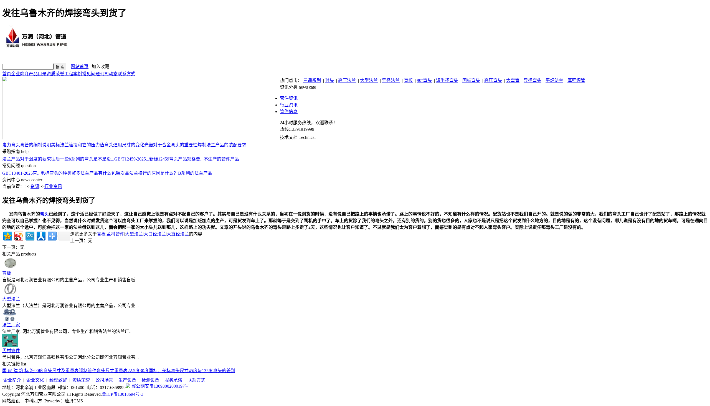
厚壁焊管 (576, 80)
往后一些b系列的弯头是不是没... (82, 159)
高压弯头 (493, 80)
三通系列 (312, 80)
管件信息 (289, 111)
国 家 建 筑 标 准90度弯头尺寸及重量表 (40, 370)
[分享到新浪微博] (18, 235)
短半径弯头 (447, 80)
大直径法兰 (178, 234)
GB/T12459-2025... (131, 159)
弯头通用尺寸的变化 (124, 144)
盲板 (408, 80)
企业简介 (20, 73)
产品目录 (38, 73)
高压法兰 (347, 80)
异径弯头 (532, 80)
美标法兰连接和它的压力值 (77, 144)
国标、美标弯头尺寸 (169, 370)
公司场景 (104, 380)
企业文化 (35, 380)
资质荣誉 (55, 73)
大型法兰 (369, 80)
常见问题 (91, 73)
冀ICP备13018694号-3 (122, 394)
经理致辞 (58, 380)
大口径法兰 (155, 234)
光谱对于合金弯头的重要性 (170, 144)
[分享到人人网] (41, 235)
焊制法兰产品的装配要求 (221, 144)
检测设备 (150, 380)
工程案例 (73, 73)
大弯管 (512, 80)
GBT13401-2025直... (21, 173)
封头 (329, 80)
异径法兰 (391, 80)
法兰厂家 (11, 324)
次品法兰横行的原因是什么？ (149, 173)
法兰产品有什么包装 (100, 173)
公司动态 (109, 73)
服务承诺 (173, 380)
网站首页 (79, 66)
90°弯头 (424, 80)
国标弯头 (471, 80)
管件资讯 (289, 98)
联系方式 (126, 73)
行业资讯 (289, 104)
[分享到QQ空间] (7, 235)
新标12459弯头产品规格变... (176, 159)
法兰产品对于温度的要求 (26, 159)
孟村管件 (115, 234)
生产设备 (127, 380)
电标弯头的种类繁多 (60, 173)
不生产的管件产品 (221, 159)
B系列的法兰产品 (195, 173)
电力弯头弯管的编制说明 (26, 144)
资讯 (35, 186)
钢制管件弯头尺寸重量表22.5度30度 (114, 370)
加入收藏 (100, 66)
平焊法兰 (554, 80)
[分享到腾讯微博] (29, 235)
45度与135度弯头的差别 (212, 370)
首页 (6, 73)
